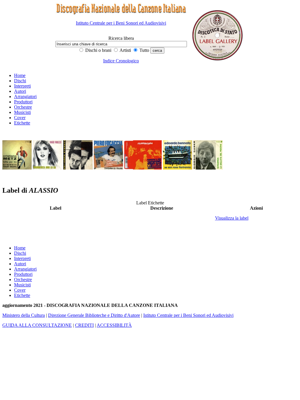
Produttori (23, 101)
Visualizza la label (231, 218)
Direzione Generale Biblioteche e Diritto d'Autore (94, 315)
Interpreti (22, 85)
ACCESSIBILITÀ (114, 325)
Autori (20, 91)
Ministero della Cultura (23, 315)
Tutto (143, 50)
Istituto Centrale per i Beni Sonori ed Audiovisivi (121, 22)
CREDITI (84, 325)
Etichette (22, 122)
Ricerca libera (121, 38)
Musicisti (22, 112)
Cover (19, 117)
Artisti (125, 50)
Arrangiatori (25, 96)
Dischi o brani (97, 50)
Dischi (20, 80)
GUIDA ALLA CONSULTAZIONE (37, 325)
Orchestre (23, 107)
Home (19, 75)
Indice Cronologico (121, 60)
